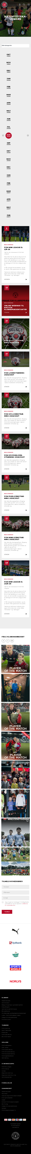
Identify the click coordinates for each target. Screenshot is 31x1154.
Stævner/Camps (8, 1063)
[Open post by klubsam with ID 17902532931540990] (15, 688)
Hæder (3, 1099)
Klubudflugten (6, 1007)
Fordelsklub (7, 1083)
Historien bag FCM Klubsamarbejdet (12, 1095)
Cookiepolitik (15, 1127)
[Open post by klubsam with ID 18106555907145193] (15, 717)
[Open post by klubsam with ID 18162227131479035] (15, 775)
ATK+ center (5, 1047)
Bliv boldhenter (6, 1011)
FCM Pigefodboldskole (8, 1055)
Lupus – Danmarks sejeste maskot (11, 1015)
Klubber (5, 997)
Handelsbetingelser (15, 1123)
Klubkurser (5, 1032)
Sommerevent (5, 1002)
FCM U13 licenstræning (8, 1051)
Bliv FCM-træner (6, 1036)
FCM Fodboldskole (6, 1045)
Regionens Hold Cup (7, 1073)
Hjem (3, 9)
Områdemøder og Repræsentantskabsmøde (14, 1013)
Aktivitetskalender (7, 1077)
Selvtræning (5, 1058)
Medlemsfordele (6, 1000)
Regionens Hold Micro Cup (9, 1075)
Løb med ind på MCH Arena (9, 1009)
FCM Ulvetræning (7, 1034)
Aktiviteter (5, 1093)
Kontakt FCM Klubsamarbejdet (10, 1102)
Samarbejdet (7, 1088)
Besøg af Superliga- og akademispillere (12, 1005)
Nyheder (4, 1108)
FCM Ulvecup (5, 1068)
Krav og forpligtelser (7, 1097)
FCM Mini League (6, 1066)
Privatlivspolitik (15, 1125)
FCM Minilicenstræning (8, 1053)
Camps (4, 1071)
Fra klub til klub (6, 1019)
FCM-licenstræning (7, 1049)
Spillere (5, 1042)
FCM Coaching (6, 1028)
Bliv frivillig (5, 1104)
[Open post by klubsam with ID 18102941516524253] (15, 746)
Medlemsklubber (6, 1091)
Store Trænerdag (6, 1030)
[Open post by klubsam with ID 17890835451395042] (15, 804)
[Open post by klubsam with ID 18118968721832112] (15, 832)
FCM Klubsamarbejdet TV (9, 1110)
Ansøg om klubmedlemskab (9, 1017)
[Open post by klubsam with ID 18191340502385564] (15, 659)
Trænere (5, 1025)
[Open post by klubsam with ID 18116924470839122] (15, 861)
